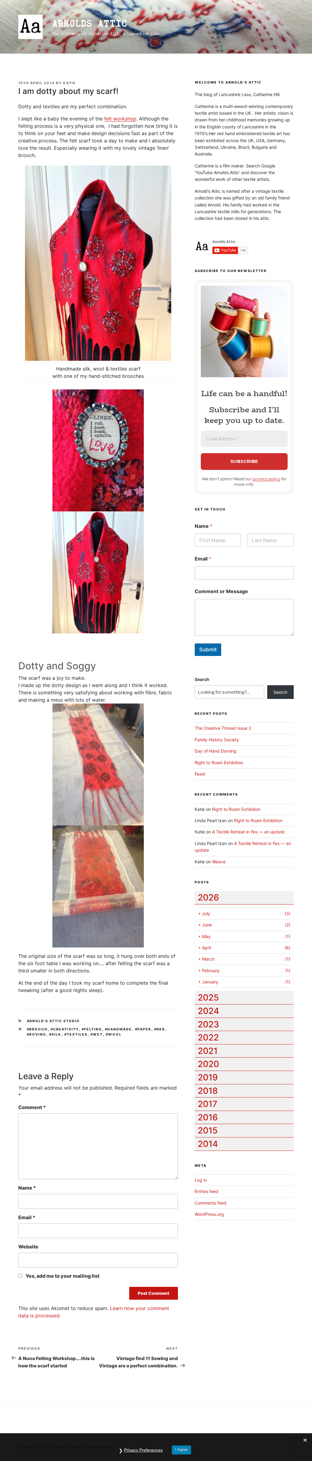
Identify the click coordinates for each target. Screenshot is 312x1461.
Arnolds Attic (89, 23)
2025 (208, 997)
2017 (207, 1104)
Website (28, 1247)
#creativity (65, 1029)
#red (159, 1029)
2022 (208, 1037)
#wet (96, 1034)
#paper (143, 1029)
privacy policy (266, 478)
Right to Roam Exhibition (219, 762)
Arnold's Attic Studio (53, 1021)
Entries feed (206, 1191)
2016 (208, 1117)
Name (27, 1188)
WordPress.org (209, 1214)
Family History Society (217, 739)
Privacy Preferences (143, 1450)
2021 (208, 1051)
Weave (218, 861)
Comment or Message (221, 591)
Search (202, 679)
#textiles (76, 1034)
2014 (208, 1144)
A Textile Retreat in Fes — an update (248, 831)
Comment (32, 1107)
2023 (208, 1024)
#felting (92, 1029)
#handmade (118, 1029)
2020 (208, 1064)
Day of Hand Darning (215, 751)
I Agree (181, 1449)
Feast (200, 773)
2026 (208, 897)
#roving (36, 1034)
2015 (208, 1130)
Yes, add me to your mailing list (62, 1276)
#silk (55, 1034)
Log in (201, 1180)
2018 (208, 1091)
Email (26, 1217)
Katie (69, 83)
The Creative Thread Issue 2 (223, 728)
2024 (208, 1011)
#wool (114, 1034)
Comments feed (210, 1202)
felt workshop (120, 119)
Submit (208, 649)
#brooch (37, 1029)
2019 (208, 1077)
